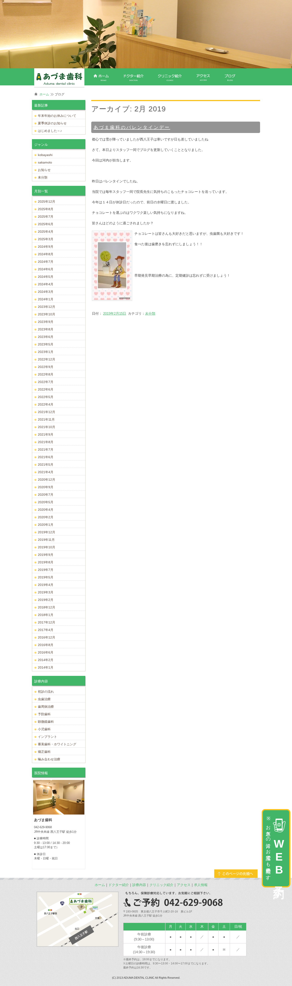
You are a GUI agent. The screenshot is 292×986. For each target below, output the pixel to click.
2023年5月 (45, 344)
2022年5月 (45, 397)
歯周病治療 (46, 706)
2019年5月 (45, 577)
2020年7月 (45, 494)
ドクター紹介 (118, 885)
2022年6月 (45, 389)
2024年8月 (45, 254)
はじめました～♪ (50, 131)
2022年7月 (45, 382)
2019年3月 (45, 592)
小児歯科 (44, 729)
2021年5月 (45, 464)
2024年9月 (45, 246)
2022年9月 (45, 367)
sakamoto (45, 162)
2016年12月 (46, 637)
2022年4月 (45, 404)
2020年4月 (45, 509)
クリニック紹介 (161, 885)
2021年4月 (45, 472)
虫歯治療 (44, 699)
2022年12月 (46, 359)
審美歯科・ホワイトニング (57, 744)
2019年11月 (46, 540)
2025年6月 (45, 224)
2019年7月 (45, 570)
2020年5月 (45, 502)
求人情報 (201, 885)
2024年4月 (45, 284)
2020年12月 (46, 479)
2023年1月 (45, 352)
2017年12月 (46, 622)
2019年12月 (46, 532)
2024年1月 (45, 299)
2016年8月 (45, 645)
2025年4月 (45, 231)
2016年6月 (45, 652)
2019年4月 (45, 585)
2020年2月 (45, 517)
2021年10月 (46, 427)
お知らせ (44, 170)
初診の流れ (46, 691)
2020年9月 (45, 487)
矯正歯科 (44, 752)
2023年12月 (46, 307)
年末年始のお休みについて (57, 116)
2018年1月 (45, 615)
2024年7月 (45, 261)
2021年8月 (45, 442)
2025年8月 (45, 209)
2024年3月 (45, 292)
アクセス (183, 885)
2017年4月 (45, 630)
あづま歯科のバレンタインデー (132, 127)
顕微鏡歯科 (46, 721)
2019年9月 (45, 555)
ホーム (44, 94)
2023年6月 (45, 337)
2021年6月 (45, 457)
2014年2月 (45, 660)
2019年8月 (45, 562)
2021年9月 (45, 434)
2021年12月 (46, 412)
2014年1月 (45, 667)
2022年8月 (45, 374)
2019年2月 (45, 600)
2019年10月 (46, 547)
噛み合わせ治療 (49, 759)
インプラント (47, 736)
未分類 (150, 313)
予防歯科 (44, 714)
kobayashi (45, 155)
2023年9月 (45, 322)
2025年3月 (45, 239)
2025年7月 (45, 216)
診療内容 (139, 885)
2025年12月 (46, 201)
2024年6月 (45, 269)
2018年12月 (46, 607)
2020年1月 (45, 524)
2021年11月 (46, 419)
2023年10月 (46, 314)
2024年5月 (45, 276)
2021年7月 (45, 449)
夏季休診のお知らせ (52, 123)
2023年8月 (45, 329)
